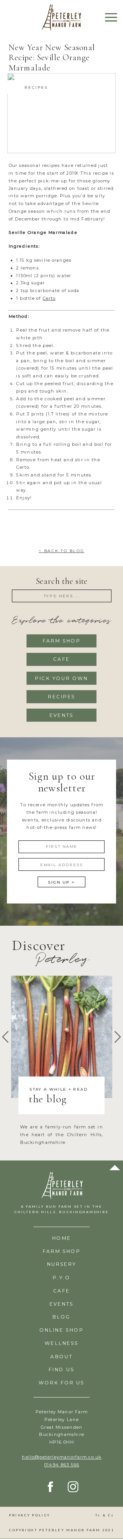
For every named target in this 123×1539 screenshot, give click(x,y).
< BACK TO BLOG (61, 550)
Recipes (36, 87)
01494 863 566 (61, 1464)
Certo (49, 298)
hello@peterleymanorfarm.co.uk (62, 1457)
